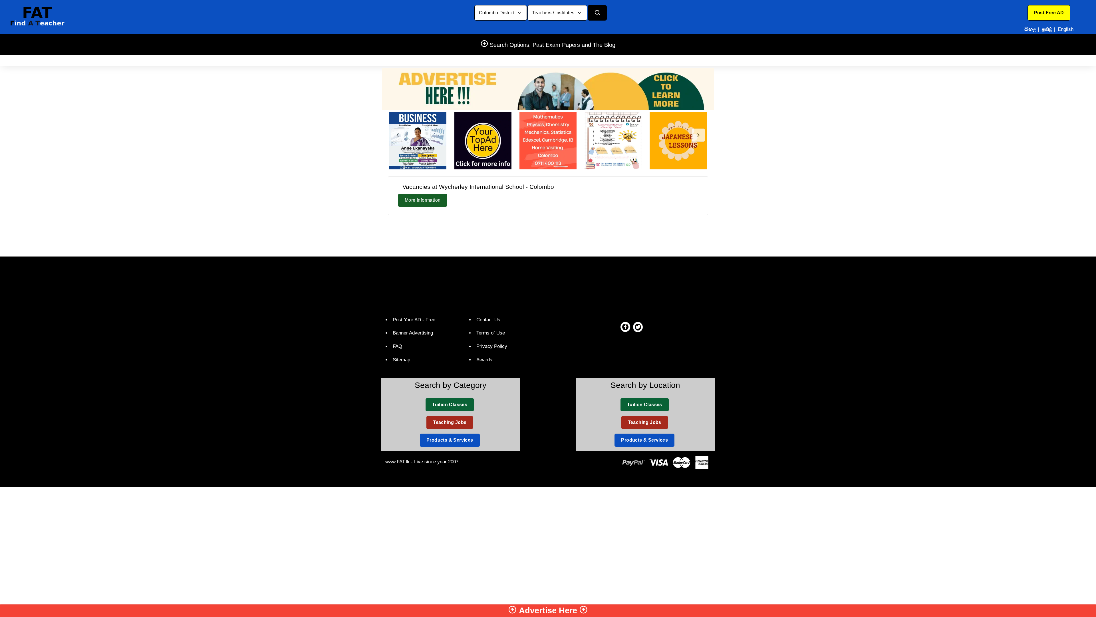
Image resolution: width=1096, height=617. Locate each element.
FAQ (397, 346)
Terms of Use (490, 333)
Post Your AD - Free (414, 319)
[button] (1049, 13)
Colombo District (497, 12)
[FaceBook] (625, 327)
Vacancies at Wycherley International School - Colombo (478, 186)
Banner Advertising (413, 333)
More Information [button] (422, 200)
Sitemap (401, 359)
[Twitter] (638, 327)
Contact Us (488, 319)
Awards (484, 359)
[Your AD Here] (548, 88)
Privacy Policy (491, 346)
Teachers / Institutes (554, 12)
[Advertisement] (548, 235)
